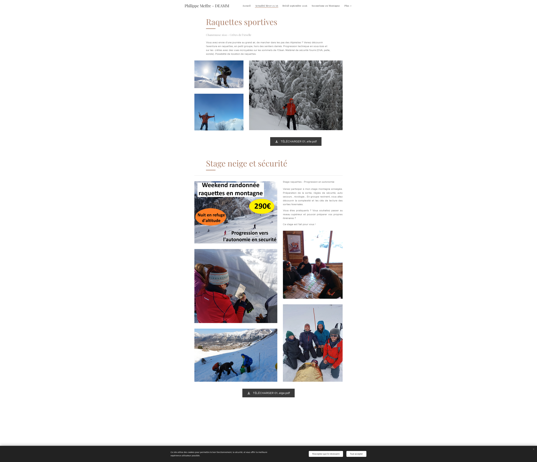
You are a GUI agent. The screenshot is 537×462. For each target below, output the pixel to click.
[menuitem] (247, 5)
